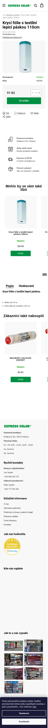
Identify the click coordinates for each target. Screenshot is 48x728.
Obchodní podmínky (12, 508)
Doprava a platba (11, 516)
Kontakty (7, 524)
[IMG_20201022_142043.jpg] (13, 644)
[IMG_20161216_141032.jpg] (13, 658)
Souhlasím (24, 722)
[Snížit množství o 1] (33, 93)
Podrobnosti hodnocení (12, 37)
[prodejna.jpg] (33, 644)
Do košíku (24, 101)
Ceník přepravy (10, 520)
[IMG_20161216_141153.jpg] (33, 672)
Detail (20, 253)
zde (34, 707)
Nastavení (24, 713)
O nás (6, 504)
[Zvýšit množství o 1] (39, 93)
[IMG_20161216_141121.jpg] (33, 658)
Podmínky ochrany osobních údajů (18, 512)
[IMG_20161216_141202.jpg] (13, 686)
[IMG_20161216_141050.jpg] (13, 672)
